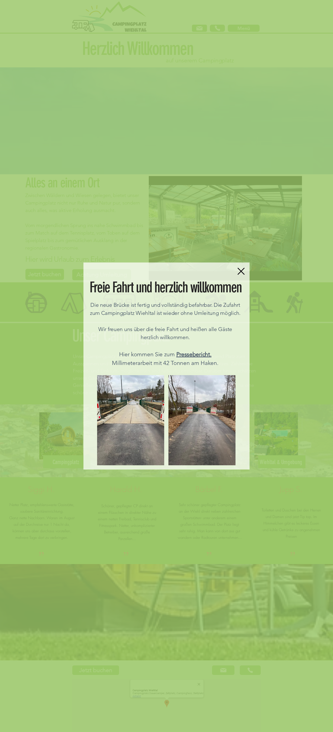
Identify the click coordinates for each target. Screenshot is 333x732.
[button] (241, 271)
